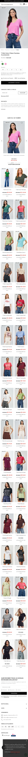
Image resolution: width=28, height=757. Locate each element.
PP (3, 69)
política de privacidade (15, 751)
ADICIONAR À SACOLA (14, 82)
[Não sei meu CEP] (9, 92)
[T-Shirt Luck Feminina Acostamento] (14, 137)
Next (26, 140)
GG (20, 69)
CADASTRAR (14, 693)
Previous (1, 140)
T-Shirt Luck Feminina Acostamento (14, 155)
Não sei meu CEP (4, 96)
